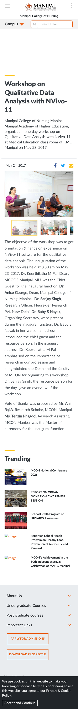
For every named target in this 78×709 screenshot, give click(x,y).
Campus (11, 24)
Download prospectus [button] (28, 656)
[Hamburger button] (7, 6)
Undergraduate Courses (26, 606)
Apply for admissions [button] (29, 640)
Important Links (19, 625)
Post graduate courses (24, 615)
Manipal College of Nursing (39, 16)
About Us (14, 596)
